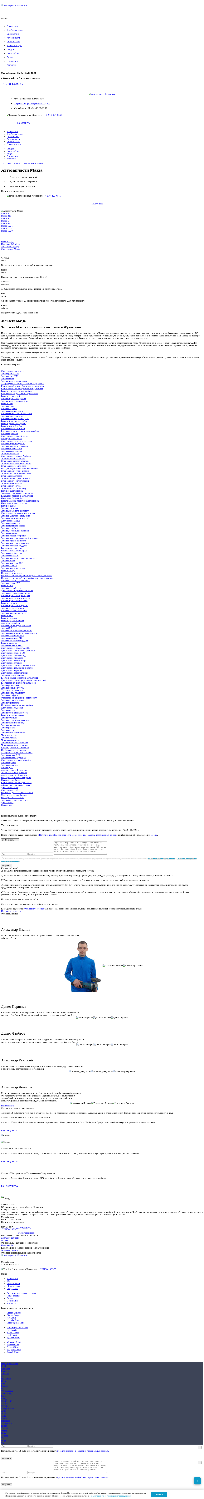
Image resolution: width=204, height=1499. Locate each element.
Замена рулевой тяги (11, 588)
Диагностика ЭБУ (9, 787)
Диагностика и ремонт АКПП (15, 648)
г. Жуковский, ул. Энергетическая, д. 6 (32, 103)
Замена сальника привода (13, 723)
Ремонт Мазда (7, 241)
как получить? (9, 1130)
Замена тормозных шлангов (14, 600)
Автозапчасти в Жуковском (14, 770)
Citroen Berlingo (14, 1313)
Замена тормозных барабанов (15, 401)
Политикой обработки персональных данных (111, 1496)
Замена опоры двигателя (12, 416)
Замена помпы (8, 560)
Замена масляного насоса (13, 526)
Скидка (10, 49)
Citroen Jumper (13, 1315)
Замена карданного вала (12, 635)
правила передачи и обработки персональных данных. (83, 1451)
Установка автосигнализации (15, 481)
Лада (3, 1416)
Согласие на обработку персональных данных (113, 1361)
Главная (7, 163)
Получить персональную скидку (22, 1293)
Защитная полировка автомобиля (17, 493)
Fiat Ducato (12, 1330)
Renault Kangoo (14, 1352)
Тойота (4, 1436)
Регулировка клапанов (11, 548)
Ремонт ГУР (7, 585)
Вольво (4, 1386)
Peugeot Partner (14, 1349)
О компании (12, 61)
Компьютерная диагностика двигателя (19, 393)
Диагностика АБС (9, 790)
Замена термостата (10, 703)
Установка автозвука (11, 486)
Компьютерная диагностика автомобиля (20, 431)
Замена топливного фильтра (14, 742)
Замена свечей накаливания (14, 800)
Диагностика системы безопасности (18, 665)
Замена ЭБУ (6, 628)
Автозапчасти (13, 38)
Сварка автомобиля (10, 780)
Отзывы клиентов (9, 1250)
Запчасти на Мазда (10, 246)
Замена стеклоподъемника (13, 613)
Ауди (3, 1411)
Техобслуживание (15, 30)
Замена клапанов (9, 565)
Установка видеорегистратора (15, 461)
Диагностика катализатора (13, 660)
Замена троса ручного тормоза (15, 598)
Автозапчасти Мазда (33, 163)
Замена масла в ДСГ (10, 755)
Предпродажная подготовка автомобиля (20, 501)
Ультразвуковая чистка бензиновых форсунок (22, 383)
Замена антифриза (9, 695)
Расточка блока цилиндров (14, 550)
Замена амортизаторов (11, 451)
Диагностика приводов (12, 658)
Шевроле (5, 1368)
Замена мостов (8, 710)
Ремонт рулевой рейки (11, 426)
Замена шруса (7, 406)
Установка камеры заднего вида (16, 473)
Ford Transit (12, 1335)
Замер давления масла (11, 438)
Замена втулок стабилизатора (15, 720)
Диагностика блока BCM (13, 653)
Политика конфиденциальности (76, 1361)
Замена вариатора (9, 765)
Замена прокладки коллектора (15, 543)
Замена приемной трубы (12, 688)
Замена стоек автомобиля (13, 732)
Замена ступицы (9, 718)
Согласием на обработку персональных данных (94, 835)
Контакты (11, 65)
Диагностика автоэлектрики (14, 673)
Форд (3, 1413)
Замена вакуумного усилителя (15, 593)
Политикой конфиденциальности (55, 835)
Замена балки (7, 730)
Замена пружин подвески (13, 443)
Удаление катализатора (12, 690)
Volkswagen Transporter (17, 1327)
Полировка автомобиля (12, 491)
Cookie (154, 835)
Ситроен (5, 1373)
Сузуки (4, 1406)
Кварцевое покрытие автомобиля (17, 496)
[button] (5, 1106)
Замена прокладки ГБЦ (12, 563)
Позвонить (22, 122)
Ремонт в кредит (14, 45)
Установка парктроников (13, 458)
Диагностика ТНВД (10, 521)
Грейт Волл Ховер (9, 1363)
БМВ (3, 1366)
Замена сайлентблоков (11, 448)
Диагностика (13, 34)
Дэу (3, 1376)
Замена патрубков (9, 528)
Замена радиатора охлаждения (15, 516)
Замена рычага (8, 728)
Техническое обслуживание (14, 772)
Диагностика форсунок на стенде (17, 441)
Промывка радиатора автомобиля (17, 705)
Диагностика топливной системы (17, 668)
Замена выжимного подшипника (16, 630)
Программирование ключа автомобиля (19, 468)
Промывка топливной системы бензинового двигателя (27, 578)
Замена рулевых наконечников (15, 580)
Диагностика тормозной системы (17, 590)
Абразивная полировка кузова (15, 785)
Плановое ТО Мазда (10, 244)
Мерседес (5, 1421)
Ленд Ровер (6, 1393)
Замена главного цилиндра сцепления (19, 633)
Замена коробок (8, 762)
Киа (3, 1383)
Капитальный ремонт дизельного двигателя (22, 388)
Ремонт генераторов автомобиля (16, 391)
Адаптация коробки (10, 623)
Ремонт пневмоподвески (13, 715)
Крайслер (5, 1371)
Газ (2, 1388)
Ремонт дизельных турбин (13, 423)
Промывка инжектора (11, 573)
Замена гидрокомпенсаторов (14, 518)
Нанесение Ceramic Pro (12, 498)
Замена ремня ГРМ (10, 373)
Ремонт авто (12, 26)
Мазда (17, 163)
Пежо (3, 1433)
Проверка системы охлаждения (16, 777)
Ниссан (4, 1426)
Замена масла (7, 378)
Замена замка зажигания (12, 608)
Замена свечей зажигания (13, 428)
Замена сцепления (9, 433)
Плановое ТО (7, 1245)
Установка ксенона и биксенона (16, 463)
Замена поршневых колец (13, 568)
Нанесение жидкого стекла (14, 503)
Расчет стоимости (26, 1233)
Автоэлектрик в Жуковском (14, 775)
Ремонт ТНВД (8, 570)
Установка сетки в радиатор (14, 745)
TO (8, 1281)
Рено (3, 1396)
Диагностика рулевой (11, 663)
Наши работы (13, 53)
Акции (10, 57)
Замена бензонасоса (10, 523)
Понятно (159, 1494)
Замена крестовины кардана (14, 640)
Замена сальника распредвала (15, 418)
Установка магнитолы (11, 483)
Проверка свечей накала (12, 797)
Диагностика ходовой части (14, 436)
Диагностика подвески (12, 708)
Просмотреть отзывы (11, 911)
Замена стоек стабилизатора (14, 713)
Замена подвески (9, 737)
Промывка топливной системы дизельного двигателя (26, 575)
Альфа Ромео (7, 1408)
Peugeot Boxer (13, 1347)
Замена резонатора (10, 685)
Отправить (6, 866)
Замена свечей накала (11, 553)
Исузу (4, 1381)
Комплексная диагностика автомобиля (19, 678)
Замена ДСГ (7, 767)
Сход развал (6, 805)
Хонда (4, 1443)
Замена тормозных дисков (13, 398)
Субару (4, 1403)
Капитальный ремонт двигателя (16, 782)
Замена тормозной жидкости (14, 605)
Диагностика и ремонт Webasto (16, 456)
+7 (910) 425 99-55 (12, 83)
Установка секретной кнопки (15, 471)
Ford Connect (13, 1332)
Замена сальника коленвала (14, 411)
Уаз (2, 1438)
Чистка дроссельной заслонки (15, 747)
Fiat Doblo (11, 1318)
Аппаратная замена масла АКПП (16, 752)
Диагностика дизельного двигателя (18, 513)
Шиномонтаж (13, 41)
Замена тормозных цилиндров (15, 595)
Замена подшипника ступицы (15, 446)
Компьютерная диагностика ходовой (18, 683)
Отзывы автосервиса (34, 909)
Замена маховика (9, 533)
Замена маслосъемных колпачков (16, 413)
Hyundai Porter (13, 1320)
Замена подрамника (10, 725)
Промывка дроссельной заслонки (17, 792)
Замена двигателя (9, 508)
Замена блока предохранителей (16, 625)
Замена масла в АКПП (11, 645)
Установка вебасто (10, 453)
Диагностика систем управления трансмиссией (23, 680)
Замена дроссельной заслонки (15, 531)
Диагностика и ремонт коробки (16, 760)
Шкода (4, 1398)
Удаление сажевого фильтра (14, 795)
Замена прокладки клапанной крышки (19, 538)
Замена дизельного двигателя (15, 511)
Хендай (4, 1428)
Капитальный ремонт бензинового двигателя (22, 386)
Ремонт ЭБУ (7, 615)
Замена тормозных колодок (14, 381)
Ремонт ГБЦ (7, 403)
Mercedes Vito (13, 1344)
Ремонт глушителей (10, 396)
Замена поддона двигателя (13, 541)
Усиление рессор (9, 735)
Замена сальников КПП (12, 638)
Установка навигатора (11, 476)
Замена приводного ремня (13, 536)
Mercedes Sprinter (15, 1342)
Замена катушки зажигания (14, 610)
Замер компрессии (9, 555)
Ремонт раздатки (9, 643)
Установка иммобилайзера (13, 466)
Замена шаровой (9, 408)
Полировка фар (8, 506)
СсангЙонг (6, 1401)
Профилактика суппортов (13, 750)
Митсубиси (6, 1423)
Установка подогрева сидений (15, 478)
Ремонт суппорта (9, 603)
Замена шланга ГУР (10, 583)
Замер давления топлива (12, 675)
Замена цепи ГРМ (9, 376)
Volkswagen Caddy (15, 1323)
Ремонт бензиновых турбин (14, 421)
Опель (4, 1431)
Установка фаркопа (10, 740)
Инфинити (6, 1378)
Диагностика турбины (11, 670)
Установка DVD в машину (13, 488)
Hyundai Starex (13, 1337)
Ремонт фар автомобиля (12, 620)
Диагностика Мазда (10, 249)
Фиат (3, 1441)
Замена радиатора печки (12, 700)
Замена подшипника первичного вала (19, 558)
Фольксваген (7, 1391)
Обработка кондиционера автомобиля (19, 698)
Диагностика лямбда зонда (14, 655)
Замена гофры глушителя (13, 693)
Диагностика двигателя (12, 371)
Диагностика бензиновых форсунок (18, 650)
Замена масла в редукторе (13, 757)
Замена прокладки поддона (14, 545)
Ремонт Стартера (9, 618)
